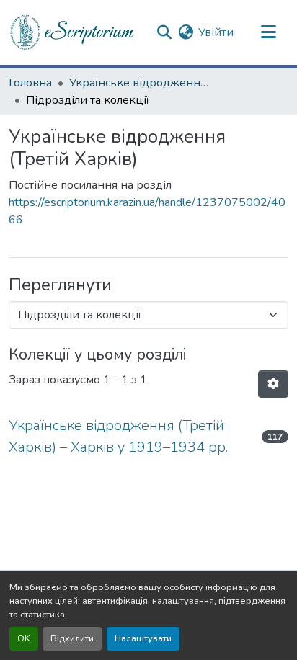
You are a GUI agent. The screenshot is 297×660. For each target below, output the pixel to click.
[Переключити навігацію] (268, 32)
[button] (73, 32)
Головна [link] (30, 83)
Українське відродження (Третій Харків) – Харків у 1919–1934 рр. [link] (118, 436)
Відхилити (72, 638)
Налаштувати (143, 638)
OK (23, 638)
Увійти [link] (216, 32)
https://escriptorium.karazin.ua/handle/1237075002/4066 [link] (147, 211)
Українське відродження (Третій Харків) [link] (141, 83)
